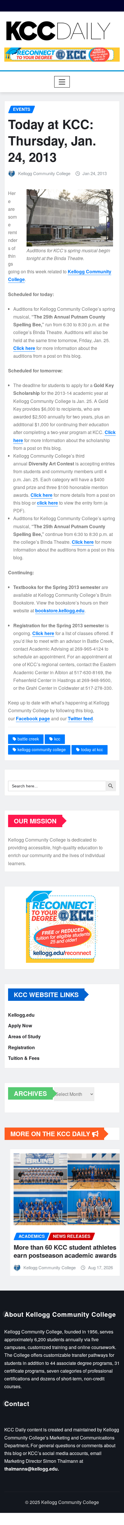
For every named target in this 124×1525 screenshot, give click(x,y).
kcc (57, 739)
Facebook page (33, 718)
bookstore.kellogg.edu (59, 610)
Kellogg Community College (44, 173)
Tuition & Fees (24, 1058)
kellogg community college (42, 749)
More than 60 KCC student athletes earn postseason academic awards (59, 1251)
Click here (24, 348)
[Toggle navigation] (62, 82)
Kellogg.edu (21, 1014)
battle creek (28, 739)
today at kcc (92, 749)
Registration (21, 1047)
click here (47, 502)
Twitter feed (80, 718)
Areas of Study (24, 1036)
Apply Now (20, 1025)
